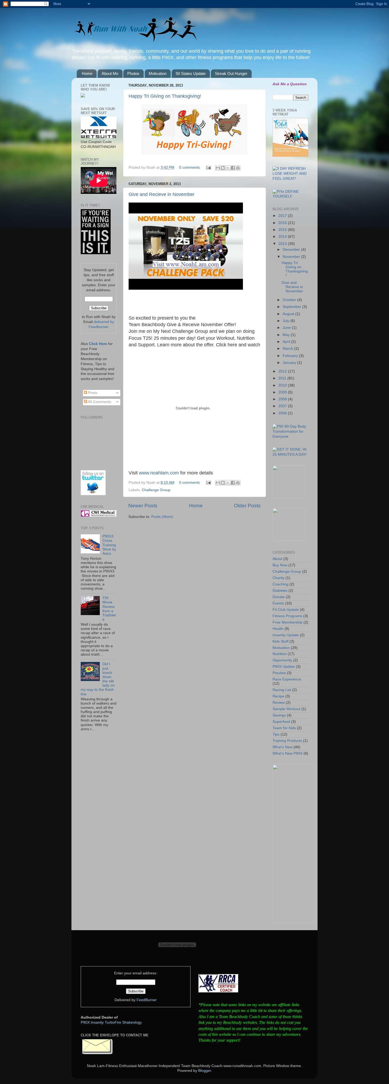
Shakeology (132, 1022)
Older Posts (247, 505)
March (288, 349)
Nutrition (280, 654)
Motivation (157, 73)
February (291, 356)
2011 (282, 378)
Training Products (287, 741)
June (287, 328)
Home (87, 73)
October (290, 300)
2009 (283, 392)
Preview (279, 673)
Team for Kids (284, 728)
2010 (283, 385)
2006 (283, 413)
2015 (283, 230)
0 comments (189, 167)
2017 (283, 216)
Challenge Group (156, 490)
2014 (283, 237)
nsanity (98, 1022)
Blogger (204, 1071)
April (287, 342)
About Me (110, 73)
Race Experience (287, 679)
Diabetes (280, 591)
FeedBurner (147, 1000)
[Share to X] (227, 168)
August (289, 314)
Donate (279, 597)
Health (278, 629)
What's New (282, 747)
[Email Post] (208, 167)
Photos (133, 73)
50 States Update (191, 73)
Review (279, 703)
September (292, 307)
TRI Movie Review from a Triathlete (109, 608)
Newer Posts (142, 505)
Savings (279, 715)
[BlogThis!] (222, 168)
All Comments (99, 402)
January (290, 363)
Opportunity (282, 660)
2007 (283, 406)
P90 (84, 1022)
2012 (283, 371)
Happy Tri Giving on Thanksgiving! (165, 96)
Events (278, 603)
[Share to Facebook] (233, 168)
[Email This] (217, 168)
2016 (283, 223)
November (292, 257)
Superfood (281, 722)
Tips (276, 734)
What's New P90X (287, 753)
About (277, 559)
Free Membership (287, 622)
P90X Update (284, 667)
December (292, 250)
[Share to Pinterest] (238, 168)
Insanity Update (286, 635)
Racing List (282, 690)
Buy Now (280, 565)
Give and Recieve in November (162, 194)
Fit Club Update (286, 610)
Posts (92, 393)
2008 (283, 399)
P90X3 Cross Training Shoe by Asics (109, 545)
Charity (278, 578)
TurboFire (113, 1022)
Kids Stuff (280, 641)
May (287, 335)
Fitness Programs (287, 616)
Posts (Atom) (162, 517)
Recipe (278, 696)
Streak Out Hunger (231, 73)
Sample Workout (286, 709)
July (286, 321)
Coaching (280, 584)
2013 (283, 244)
